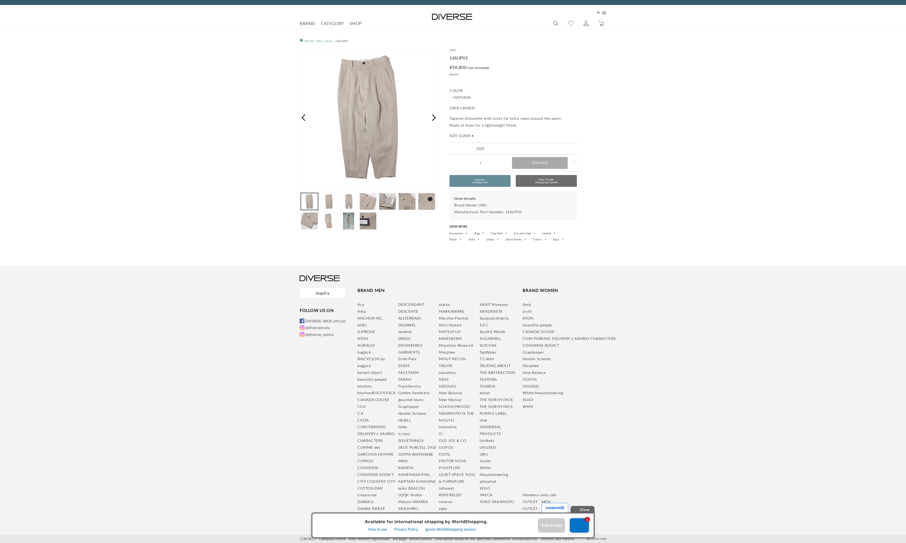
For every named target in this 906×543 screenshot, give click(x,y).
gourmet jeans (411, 399)
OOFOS (446, 447)
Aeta (361, 311)
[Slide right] (434, 117)
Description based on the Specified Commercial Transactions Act (486, 539)
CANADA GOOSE (373, 399)
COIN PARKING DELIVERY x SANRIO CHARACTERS (375, 433)
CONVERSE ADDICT (375, 474)
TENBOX (487, 386)
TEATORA (488, 379)
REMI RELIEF (450, 494)
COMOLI (365, 460)
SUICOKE (488, 345)
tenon (485, 392)
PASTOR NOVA (452, 460)
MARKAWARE (451, 311)
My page (399, 539)
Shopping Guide (546, 181)
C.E (360, 413)
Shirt (472, 239)
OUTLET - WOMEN (540, 508)
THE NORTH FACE (496, 399)
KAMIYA (406, 467)
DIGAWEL (407, 325)
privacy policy (421, 539)
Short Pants (514, 239)
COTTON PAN (370, 488)
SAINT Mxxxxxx (494, 304)
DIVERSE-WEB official (325, 321)
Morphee (447, 352)
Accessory (456, 233)
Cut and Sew (523, 233)
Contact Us (480, 181)
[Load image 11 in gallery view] (368, 221)
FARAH (404, 379)
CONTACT (308, 539)
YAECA (486, 494)
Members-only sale (539, 494)
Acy (360, 304)
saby (443, 508)
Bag (477, 233)
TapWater (488, 352)
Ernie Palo (407, 358)
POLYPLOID (449, 467)
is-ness (404, 433)
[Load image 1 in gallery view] (309, 201)
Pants (329, 41)
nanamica (447, 372)
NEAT (444, 379)
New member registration (369, 539)
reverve (445, 501)
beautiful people (372, 379)
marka (444, 304)
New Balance (450, 392)
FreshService (409, 386)
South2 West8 (492, 331)
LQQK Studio (410, 494)
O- (441, 433)
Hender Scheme (412, 413)
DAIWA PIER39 (371, 508)
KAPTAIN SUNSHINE (417, 481)
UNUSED (488, 447)
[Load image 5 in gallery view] (387, 201)
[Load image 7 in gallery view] (426, 201)
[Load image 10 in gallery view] (348, 221)
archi (527, 311)
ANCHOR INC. (370, 318)
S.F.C (484, 325)
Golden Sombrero (414, 392)
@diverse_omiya (319, 334)
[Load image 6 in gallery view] (407, 201)
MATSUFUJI (450, 331)
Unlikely (487, 440)
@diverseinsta (317, 327)
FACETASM (408, 372)
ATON (362, 338)
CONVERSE (367, 467)
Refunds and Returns (558, 539)
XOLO (485, 488)
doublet (405, 331)
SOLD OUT (540, 163)
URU (319, 41)
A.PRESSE (366, 331)
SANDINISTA (491, 311)
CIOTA (363, 420)
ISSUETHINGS (411, 440)
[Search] (556, 23)
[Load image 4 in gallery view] (368, 201)
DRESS (404, 338)
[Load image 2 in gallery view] (329, 201)
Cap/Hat (497, 233)
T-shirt (537, 239)
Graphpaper (408, 406)
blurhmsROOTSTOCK (376, 392)
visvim (485, 460)
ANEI (361, 325)
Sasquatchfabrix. (495, 318)
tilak (483, 420)
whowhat (488, 481)
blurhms (364, 386)
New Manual (450, 399)
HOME (308, 41)
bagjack (364, 352)
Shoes (490, 239)
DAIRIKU (365, 501)
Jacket (547, 233)
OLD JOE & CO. (453, 440)
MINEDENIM (450, 338)
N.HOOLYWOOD (454, 406)
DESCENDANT (411, 304)
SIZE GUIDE (461, 135)
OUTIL (444, 454)
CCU (361, 406)
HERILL (404, 420)
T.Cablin (487, 358)
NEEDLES (447, 386)
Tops (556, 239)
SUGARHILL (490, 338)
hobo (402, 426)
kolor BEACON (411, 488)
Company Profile (332, 539)
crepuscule (367, 494)
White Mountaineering (543, 392)
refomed (446, 488)
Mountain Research (456, 345)
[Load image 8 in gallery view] (309, 221)
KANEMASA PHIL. (414, 474)
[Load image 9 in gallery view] (329, 221)
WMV (528, 406)
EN (604, 12)
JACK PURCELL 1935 (417, 447)
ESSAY (404, 365)
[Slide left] (303, 117)
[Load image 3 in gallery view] (348, 201)
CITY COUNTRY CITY (376, 481)
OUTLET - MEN (536, 501)
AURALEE (366, 345)
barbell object (369, 372)
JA (598, 12)
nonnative (448, 426)
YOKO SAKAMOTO (497, 501)
